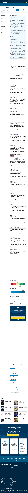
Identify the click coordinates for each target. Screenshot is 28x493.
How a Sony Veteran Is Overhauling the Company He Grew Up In (17, 144)
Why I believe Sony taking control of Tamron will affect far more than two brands (18, 137)
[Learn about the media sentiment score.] (25, 280)
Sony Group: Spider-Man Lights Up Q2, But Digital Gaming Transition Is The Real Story (17, 233)
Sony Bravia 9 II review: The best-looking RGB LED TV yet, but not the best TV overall (17, 252)
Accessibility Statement (12, 480)
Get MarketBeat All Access (13, 435)
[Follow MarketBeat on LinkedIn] (23, 463)
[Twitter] (19, 463)
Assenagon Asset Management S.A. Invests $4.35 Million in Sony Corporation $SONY (17, 173)
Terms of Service (12, 484)
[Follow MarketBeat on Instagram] (24, 463)
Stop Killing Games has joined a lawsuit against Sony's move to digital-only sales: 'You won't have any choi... (17, 162)
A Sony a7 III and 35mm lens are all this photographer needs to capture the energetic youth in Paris (17, 165)
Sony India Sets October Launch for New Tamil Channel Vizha (18, 140)
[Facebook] (20, 463)
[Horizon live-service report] (21, 48)
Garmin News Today (12, 368)
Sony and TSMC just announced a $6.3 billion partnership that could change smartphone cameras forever (17, 215)
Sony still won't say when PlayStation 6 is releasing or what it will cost (17, 107)
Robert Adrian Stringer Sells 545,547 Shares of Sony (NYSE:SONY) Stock (17, 237)
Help (2, 476)
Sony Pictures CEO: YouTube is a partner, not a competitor (16, 181)
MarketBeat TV (11, 472)
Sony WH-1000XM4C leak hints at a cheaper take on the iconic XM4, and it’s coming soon (18, 207)
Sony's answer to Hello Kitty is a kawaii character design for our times (17, 133)
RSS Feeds (11, 483)
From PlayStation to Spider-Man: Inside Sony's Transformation (16, 79)
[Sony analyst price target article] (24, 25)
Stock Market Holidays (3, 483)
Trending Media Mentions (13, 387)
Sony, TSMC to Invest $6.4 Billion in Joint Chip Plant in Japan (17, 226)
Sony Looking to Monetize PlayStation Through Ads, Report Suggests (17, 248)
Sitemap (11, 485)
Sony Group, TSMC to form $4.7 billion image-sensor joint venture (17, 192)
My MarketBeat (21, 473)
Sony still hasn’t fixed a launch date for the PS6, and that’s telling (17, 89)
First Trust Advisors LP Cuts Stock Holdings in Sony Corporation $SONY (17, 241)
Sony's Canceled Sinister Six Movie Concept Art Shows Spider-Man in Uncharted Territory (18, 244)
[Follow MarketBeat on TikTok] (25, 463)
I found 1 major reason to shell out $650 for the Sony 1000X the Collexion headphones (17, 222)
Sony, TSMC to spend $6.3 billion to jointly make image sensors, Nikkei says (17, 219)
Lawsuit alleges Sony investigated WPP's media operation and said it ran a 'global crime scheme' (17, 148)
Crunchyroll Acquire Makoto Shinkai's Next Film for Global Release (17, 188)
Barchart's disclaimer (23, 491)
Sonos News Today (12, 370)
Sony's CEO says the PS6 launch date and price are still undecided (18, 118)
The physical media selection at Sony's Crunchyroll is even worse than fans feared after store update (17, 126)
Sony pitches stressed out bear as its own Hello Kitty (17, 151)
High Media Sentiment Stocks (13, 389)
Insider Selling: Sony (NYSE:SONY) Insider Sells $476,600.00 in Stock (17, 92)
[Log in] (25, 2)
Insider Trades (2, 482)
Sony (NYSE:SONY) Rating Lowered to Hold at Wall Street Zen (17, 230)
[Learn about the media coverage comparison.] (25, 288)
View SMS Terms (18, 319)
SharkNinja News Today (13, 379)
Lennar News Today (12, 382)
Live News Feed (12, 390)
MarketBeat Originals (12, 392)
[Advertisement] (18, 260)
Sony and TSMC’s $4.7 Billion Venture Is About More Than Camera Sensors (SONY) (20, 155)
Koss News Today (12, 376)
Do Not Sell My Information (13, 481)
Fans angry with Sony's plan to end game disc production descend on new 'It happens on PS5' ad (17, 122)
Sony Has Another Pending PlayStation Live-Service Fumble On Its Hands (17, 96)
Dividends (2, 480)
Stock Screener (21, 474)
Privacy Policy (11, 482)
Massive (18, 490)
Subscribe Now (18, 317)
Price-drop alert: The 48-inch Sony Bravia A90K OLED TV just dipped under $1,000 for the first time (17, 100)
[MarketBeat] (4, 2)
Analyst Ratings (2, 479)
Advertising (11, 479)
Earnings (2, 481)
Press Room (2, 473)
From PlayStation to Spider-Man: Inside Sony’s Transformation (16, 70)
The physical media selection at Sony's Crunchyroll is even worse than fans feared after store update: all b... (18, 104)
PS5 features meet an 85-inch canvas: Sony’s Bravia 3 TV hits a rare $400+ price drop (17, 196)
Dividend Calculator (21, 472)
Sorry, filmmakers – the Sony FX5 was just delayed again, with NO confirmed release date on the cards (17, 85)
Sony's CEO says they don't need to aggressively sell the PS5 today (18, 67)
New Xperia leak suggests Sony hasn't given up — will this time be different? (17, 199)
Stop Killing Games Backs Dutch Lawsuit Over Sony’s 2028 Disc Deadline (17, 169)
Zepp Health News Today (13, 373)
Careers (1, 474)
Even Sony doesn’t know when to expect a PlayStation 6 (18, 110)
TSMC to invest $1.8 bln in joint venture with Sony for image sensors (17, 203)
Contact (1, 475)
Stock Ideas (17, 392)
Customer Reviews (12, 473)
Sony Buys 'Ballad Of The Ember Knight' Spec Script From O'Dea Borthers (17, 185)
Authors (1, 472)
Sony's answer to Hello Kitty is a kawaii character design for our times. (17, 129)
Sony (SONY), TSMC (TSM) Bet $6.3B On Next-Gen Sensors (17, 210)
